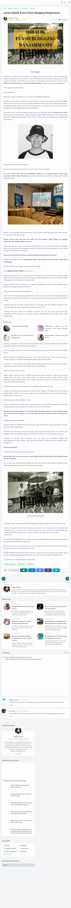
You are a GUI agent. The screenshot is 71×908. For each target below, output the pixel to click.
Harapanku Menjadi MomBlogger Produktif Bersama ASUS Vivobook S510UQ (22, 638)
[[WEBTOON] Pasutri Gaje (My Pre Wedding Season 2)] (6, 790)
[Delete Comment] (67, 700)
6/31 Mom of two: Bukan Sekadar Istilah (14, 781)
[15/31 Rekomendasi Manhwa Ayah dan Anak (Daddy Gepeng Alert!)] (6, 817)
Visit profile (18, 753)
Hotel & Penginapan (11, 851)
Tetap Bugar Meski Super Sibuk (19, 326)
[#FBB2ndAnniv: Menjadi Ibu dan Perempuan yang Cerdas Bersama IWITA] (40, 331)
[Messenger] (40, 570)
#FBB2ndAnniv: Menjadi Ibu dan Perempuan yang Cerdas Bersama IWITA (56, 328)
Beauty (7, 845)
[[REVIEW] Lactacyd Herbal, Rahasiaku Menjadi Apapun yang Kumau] (40, 639)
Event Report (22, 564)
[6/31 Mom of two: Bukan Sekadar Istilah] (18, 778)
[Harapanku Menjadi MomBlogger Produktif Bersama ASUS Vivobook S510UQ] (7, 639)
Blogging (23, 845)
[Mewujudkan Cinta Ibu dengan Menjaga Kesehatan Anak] (7, 340)
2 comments (14, 570)
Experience (30, 564)
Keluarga (23, 851)
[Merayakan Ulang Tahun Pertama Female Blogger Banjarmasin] (7, 624)
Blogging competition (10, 564)
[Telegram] (32, 570)
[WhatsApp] (24, 570)
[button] (62, 20)
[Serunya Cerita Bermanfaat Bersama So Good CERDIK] (40, 609)
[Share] (64, 570)
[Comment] (66, 652)
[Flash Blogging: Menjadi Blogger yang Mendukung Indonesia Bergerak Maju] (40, 624)
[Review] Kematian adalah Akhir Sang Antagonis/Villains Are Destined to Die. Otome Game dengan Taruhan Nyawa (21, 831)
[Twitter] (56, 570)
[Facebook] (48, 570)
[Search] (65, 2)
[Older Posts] (3, 578)
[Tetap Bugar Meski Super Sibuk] (7, 331)
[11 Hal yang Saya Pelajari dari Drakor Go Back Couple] (6, 799)
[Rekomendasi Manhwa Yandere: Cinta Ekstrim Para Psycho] (6, 825)
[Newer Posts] (67, 578)
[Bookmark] (5, 570)
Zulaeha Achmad (16, 587)
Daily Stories (24, 848)
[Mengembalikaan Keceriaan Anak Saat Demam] (40, 340)
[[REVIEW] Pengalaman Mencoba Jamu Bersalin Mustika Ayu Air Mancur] (6, 808)
